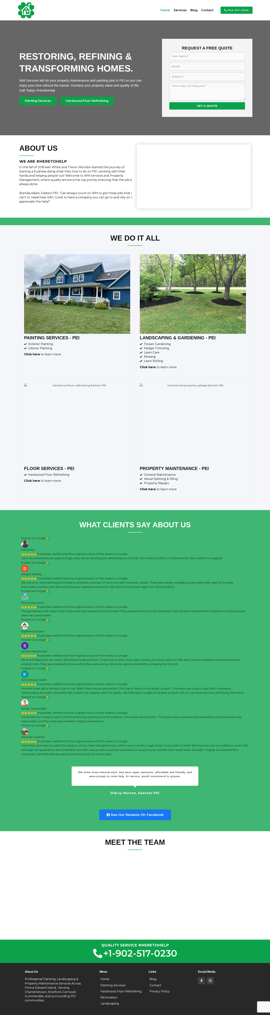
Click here (32, 354)
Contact (207, 10)
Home (165, 10)
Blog (193, 10)
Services (180, 10)
